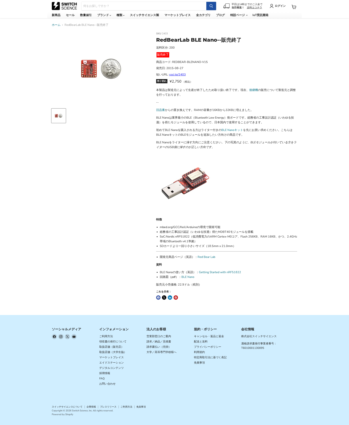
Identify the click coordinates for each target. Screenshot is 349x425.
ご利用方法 (106, 336)
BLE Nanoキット (232, 130)
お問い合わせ (107, 384)
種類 (120, 15)
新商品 (56, 15)
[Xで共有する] (164, 297)
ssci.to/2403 (177, 75)
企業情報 (91, 406)
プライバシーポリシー (207, 347)
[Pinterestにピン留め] (176, 297)
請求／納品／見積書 (159, 341)
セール (70, 15)
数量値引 (86, 15)
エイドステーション (111, 362)
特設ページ (238, 15)
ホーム (56, 25)
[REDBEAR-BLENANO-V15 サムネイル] (58, 116)
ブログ (220, 15)
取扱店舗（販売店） (111, 347)
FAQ (102, 378)
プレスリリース (108, 406)
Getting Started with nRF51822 (220, 272)
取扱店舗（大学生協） (113, 352)
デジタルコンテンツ (111, 368)
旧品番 (160, 110)
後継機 (253, 90)
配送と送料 (201, 341)
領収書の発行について (113, 341)
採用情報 (104, 373)
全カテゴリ (203, 15)
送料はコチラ (254, 7)
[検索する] (211, 6)
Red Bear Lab (206, 257)
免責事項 (199, 362)
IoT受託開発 (260, 15)
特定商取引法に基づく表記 (210, 357)
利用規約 (199, 352)
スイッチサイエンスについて (67, 406)
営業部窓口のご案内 (159, 336)
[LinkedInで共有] (170, 297)
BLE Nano (187, 277)
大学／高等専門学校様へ (161, 352)
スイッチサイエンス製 (144, 15)
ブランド (103, 15)
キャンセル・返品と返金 (209, 336)
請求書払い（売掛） (159, 347)
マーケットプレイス (178, 15)
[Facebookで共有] (158, 297)
